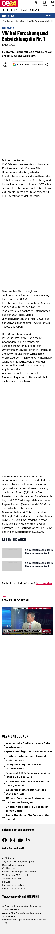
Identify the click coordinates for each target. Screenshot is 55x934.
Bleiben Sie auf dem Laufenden (18, 829)
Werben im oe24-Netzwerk (15, 875)
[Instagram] (12, 840)
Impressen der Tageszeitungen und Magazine (24, 920)
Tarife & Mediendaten (12, 910)
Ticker (4, 10)
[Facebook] (4, 840)
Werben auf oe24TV (11, 878)
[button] (28, 621)
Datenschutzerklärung (13, 865)
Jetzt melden (44, 584)
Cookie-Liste (8, 868)
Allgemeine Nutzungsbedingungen (19, 862)
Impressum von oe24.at (13, 885)
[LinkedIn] (28, 840)
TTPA (4, 923)
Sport (14, 10)
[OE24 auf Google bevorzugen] (46, 64)
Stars (24, 10)
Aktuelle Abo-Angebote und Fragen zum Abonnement (21, 914)
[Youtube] (20, 840)
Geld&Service (21, 21)
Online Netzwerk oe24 (13, 848)
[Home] (3, 21)
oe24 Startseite (9, 858)
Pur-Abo (6, 882)
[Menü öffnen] (52, 10)
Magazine (35, 10)
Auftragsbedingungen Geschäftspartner (21, 906)
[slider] (16, 631)
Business (8, 16)
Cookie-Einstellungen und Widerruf (19, 872)
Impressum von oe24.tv (13, 889)
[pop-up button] (44, 631)
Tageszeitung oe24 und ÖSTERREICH (20, 896)
